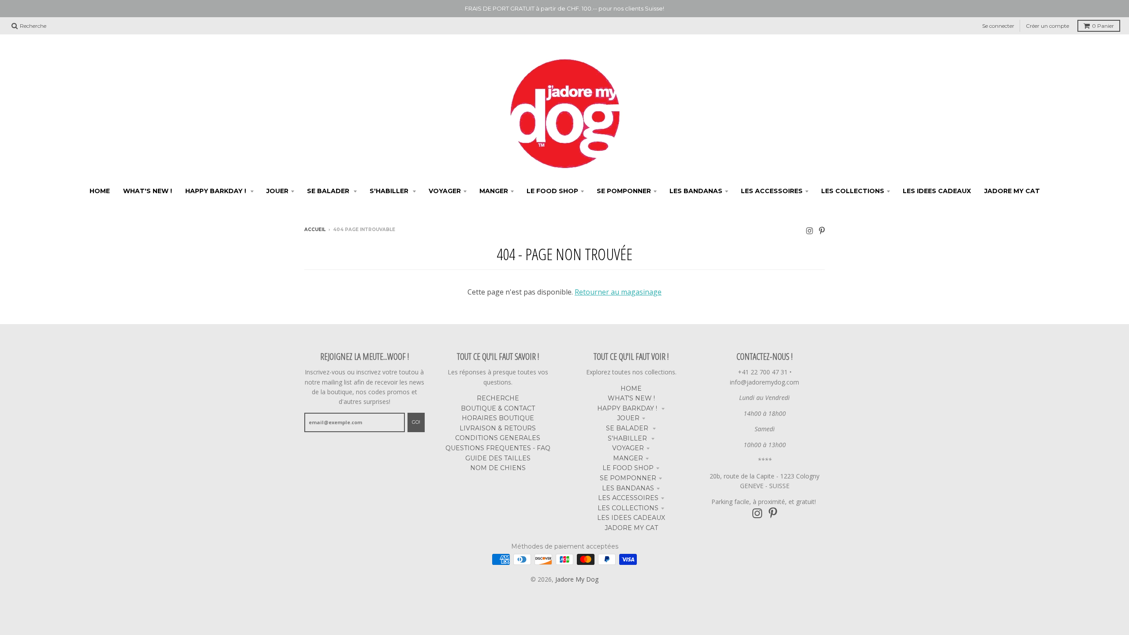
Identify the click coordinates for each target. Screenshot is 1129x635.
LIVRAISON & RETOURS (498, 428)
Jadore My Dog (576, 579)
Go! (416, 422)
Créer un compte (1047, 25)
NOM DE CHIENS (498, 468)
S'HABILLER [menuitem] (390, 191)
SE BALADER (628, 428)
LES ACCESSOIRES (628, 498)
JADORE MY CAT (631, 528)
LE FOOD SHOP (628, 468)
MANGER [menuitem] (493, 191)
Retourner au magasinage (618, 292)
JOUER (628, 418)
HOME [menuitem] (100, 191)
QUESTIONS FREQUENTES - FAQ (497, 448)
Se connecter (998, 25)
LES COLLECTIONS (628, 508)
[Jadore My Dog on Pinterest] (822, 230)
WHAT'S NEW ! (631, 398)
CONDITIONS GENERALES (497, 438)
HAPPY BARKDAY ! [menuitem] (216, 191)
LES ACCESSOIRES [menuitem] (772, 191)
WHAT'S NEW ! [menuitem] (147, 191)
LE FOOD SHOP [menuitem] (552, 191)
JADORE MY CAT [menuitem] (1012, 191)
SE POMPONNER (628, 478)
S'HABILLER (628, 438)
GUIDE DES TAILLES (498, 458)
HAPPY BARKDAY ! (628, 408)
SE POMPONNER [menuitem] (624, 191)
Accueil (314, 229)
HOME (631, 388)
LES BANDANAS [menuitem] (695, 191)
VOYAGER (628, 448)
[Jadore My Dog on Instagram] (809, 230)
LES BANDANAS (628, 488)
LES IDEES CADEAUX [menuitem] (937, 191)
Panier (1103, 25)
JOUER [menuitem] (277, 191)
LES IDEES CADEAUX (631, 518)
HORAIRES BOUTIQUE (498, 418)
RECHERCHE (498, 398)
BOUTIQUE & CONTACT (498, 408)
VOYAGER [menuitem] (445, 191)
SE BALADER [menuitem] (329, 191)
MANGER (628, 458)
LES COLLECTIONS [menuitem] (852, 191)
